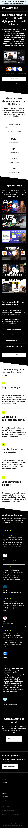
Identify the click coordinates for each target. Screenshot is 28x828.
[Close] (23, 403)
